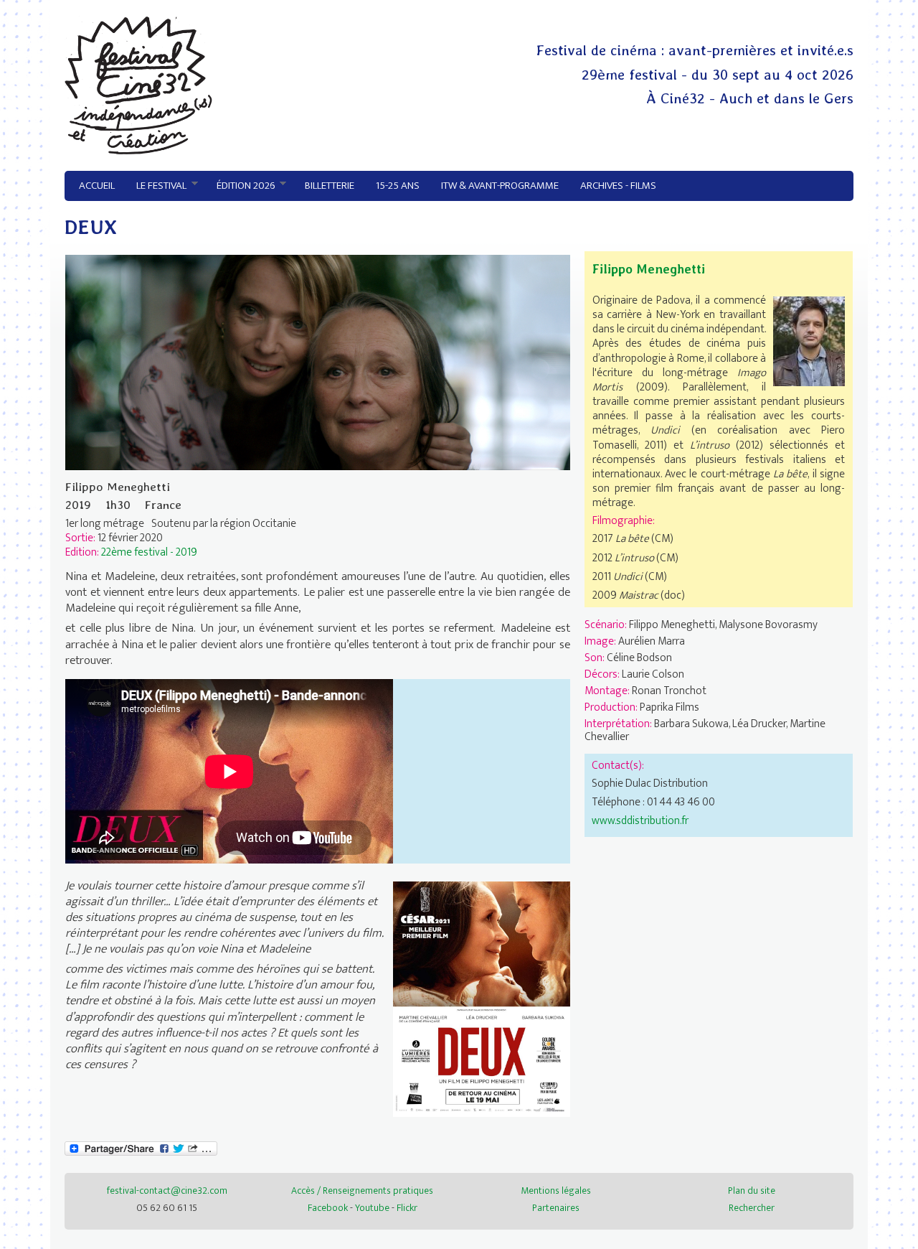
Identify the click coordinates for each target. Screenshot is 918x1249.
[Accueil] (138, 151)
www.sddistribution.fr (640, 820)
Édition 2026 (240, 186)
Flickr (407, 1207)
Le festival (156, 186)
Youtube (372, 1207)
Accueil (97, 186)
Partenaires (555, 1207)
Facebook (328, 1207)
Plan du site (751, 1190)
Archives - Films (618, 186)
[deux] (481, 1113)
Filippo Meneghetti (648, 268)
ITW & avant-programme (500, 186)
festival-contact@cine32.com (167, 1190)
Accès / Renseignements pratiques (362, 1190)
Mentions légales (556, 1190)
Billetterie (329, 186)
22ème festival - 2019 (149, 552)
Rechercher (752, 1207)
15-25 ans (398, 186)
